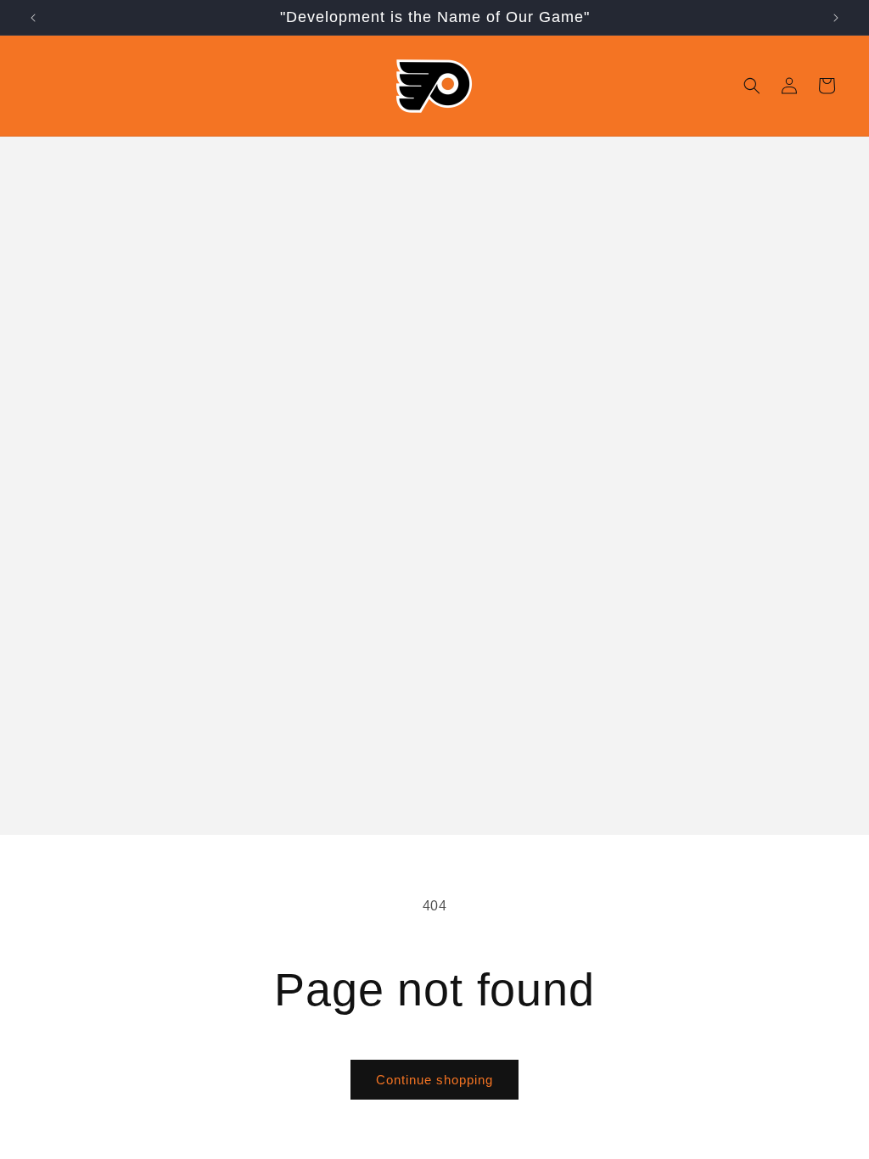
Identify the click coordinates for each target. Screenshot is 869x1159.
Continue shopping (434, 1079)
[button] (752, 85)
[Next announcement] (836, 18)
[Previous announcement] (33, 18)
